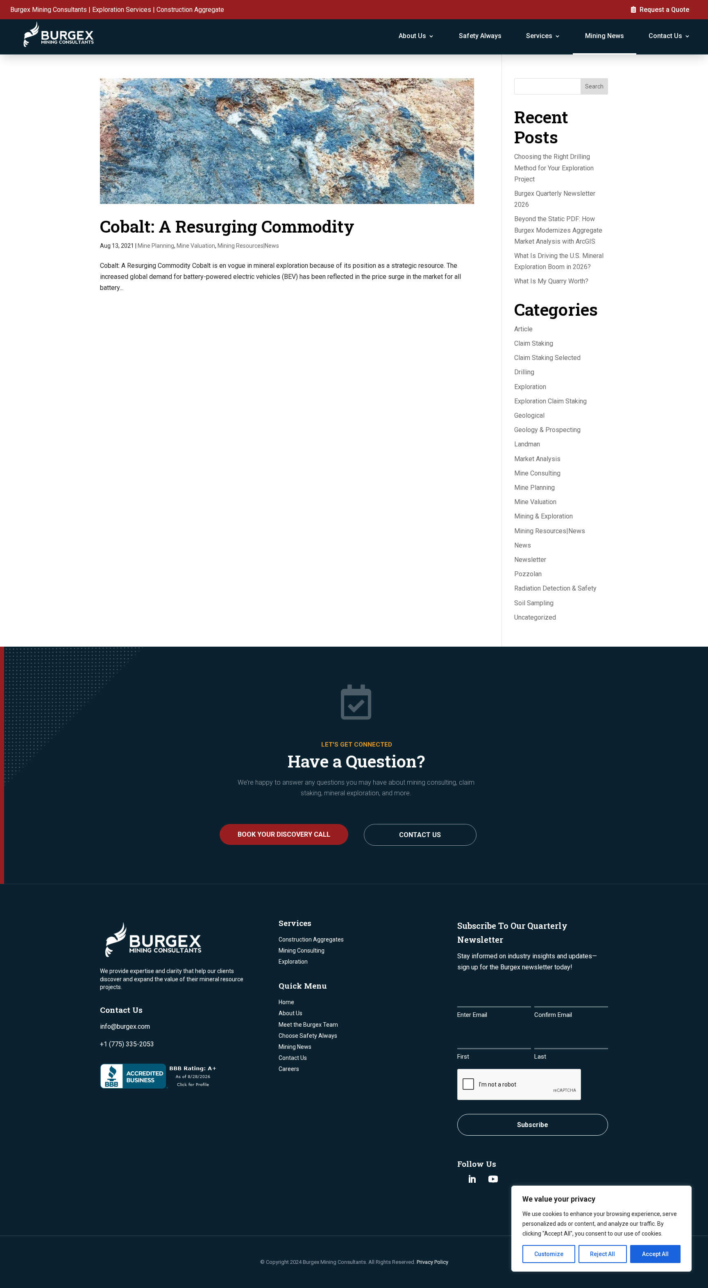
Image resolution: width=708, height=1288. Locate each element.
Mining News (604, 36)
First (463, 1056)
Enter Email (472, 1015)
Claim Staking (533, 343)
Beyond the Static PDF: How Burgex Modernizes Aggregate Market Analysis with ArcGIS (558, 230)
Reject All (602, 1254)
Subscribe (532, 1125)
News (522, 545)
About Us (412, 36)
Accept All (655, 1254)
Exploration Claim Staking (550, 401)
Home (286, 1002)
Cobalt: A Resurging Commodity (227, 226)
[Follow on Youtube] (492, 1179)
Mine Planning (156, 245)
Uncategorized (535, 617)
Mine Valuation (196, 245)
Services (539, 36)
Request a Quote (664, 10)
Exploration (530, 387)
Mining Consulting (301, 950)
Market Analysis (537, 459)
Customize (548, 1254)
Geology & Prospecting (547, 430)
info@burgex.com (125, 1026)
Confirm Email (553, 1015)
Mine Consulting (537, 473)
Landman (527, 444)
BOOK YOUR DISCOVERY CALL (284, 834)
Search (594, 86)
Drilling (524, 372)
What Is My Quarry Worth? (551, 281)
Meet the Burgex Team (308, 1024)
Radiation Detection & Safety (555, 588)
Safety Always (480, 36)
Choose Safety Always (308, 1035)
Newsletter (530, 560)
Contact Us (665, 36)
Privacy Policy (432, 1262)
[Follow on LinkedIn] (472, 1179)
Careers (289, 1069)
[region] (601, 1229)
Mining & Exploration (543, 516)
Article (523, 329)
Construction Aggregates (311, 939)
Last (540, 1056)
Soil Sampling (534, 603)
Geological (529, 415)
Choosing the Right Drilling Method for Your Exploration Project (554, 168)
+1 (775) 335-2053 (127, 1044)
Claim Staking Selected (547, 358)
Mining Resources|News (248, 245)
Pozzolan (528, 574)
